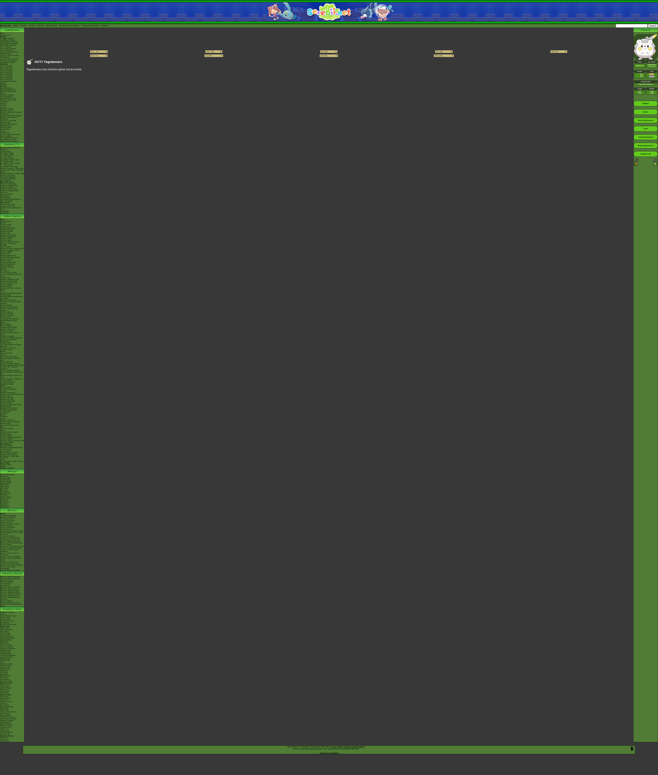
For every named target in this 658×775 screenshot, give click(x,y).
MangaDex (4, 476)
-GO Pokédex (5, 57)
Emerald (3, 391)
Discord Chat (5, 133)
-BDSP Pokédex (6, 54)
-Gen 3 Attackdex (6, 69)
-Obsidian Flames (6, 664)
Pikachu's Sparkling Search (10, 596)
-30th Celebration (6, 629)
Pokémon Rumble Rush (8, 281)
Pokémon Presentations (8, 124)
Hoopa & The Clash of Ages (10, 556)
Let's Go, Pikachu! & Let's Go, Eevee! (11, 275)
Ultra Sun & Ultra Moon (8, 272)
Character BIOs (5, 478)
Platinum (3, 355)
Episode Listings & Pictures (10, 148)
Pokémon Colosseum (7, 393)
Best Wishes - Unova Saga (10, 163)
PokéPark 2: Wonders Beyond (11, 338)
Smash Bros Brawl (6, 384)
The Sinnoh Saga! (6, 161)
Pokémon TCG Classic (8, 624)
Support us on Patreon (329, 753)
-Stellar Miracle (5, 722)
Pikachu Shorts (12, 573)
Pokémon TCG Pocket (8, 243)
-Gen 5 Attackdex (6, 73)
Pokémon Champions (7, 228)
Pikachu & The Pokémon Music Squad (11, 605)
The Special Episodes (8, 177)
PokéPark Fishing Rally (8, 410)
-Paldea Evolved (6, 665)
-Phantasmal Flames (7, 638)
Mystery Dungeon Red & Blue (10, 405)
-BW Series (4, 674)
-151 (1, 662)
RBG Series (4, 485)
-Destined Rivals (6, 645)
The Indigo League (6, 153)
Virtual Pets (4, 458)
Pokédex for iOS (6, 350)
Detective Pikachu (6, 284)
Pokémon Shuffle (6, 305)
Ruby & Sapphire (6, 387)
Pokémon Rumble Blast (8, 339)
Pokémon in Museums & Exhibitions (9, 118)
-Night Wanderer (6, 724)
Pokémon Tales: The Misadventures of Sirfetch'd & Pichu (10, 207)
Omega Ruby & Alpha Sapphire (11, 293)
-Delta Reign (4, 628)
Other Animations (6, 201)
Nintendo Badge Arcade (8, 320)
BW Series (4, 500)
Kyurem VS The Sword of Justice (12, 546)
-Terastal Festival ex (7, 717)
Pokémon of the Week (8, 100)
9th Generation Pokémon (9, 138)
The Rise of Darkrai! (7, 536)
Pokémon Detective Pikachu (10, 570)
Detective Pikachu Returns (9, 242)
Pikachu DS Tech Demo (8, 408)
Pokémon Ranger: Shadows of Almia (11, 376)
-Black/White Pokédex (8, 45)
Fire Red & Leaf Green (8, 389)
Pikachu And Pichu (7, 580)
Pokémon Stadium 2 (7, 420)
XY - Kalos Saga (6, 165)
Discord (40, 26)
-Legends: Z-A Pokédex (8, 61)
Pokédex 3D (4, 341)
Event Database (6, 136)
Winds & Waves (6, 221)
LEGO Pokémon (6, 126)
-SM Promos (4, 689)
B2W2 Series (4, 502)
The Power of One (6, 519)
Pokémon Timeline (6, 109)
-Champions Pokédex (7, 62)
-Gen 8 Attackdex (6, 78)
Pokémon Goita (5, 465)
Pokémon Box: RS (6, 399)
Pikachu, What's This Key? (10, 602)
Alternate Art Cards (7, 621)
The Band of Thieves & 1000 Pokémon (10, 302)
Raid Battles (4, 623)
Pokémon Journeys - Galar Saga (11, 168)
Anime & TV (12, 144)
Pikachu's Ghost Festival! (9, 589)
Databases (12, 29)
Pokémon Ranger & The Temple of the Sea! (11, 533)
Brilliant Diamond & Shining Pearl (11, 248)
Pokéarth (104, 26)
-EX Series (4, 677)
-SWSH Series (5, 669)
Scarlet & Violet (5, 224)
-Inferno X (3, 703)
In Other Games (6, 449)
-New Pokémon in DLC (8, 139)
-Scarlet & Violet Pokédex (9, 59)
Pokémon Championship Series (11, 112)
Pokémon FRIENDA (7, 468)
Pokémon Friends (6, 231)
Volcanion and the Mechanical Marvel (10, 559)
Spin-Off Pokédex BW (8, 91)
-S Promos (4, 739)
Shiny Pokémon (5, 180)
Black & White (5, 324)
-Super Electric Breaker (8, 719)
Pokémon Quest (6, 286)
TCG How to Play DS (8, 348)
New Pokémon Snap (7, 264)
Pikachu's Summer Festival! (10, 587)
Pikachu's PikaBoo (6, 582)
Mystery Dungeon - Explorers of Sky (11, 373)
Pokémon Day (5, 122)
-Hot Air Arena (5, 713)
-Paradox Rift (5, 660)
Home (15, 26)
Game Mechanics (6, 97)
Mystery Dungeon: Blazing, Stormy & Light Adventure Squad (11, 364)
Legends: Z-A (5, 226)
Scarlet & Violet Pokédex (69, 26)
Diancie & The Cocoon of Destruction (9, 554)
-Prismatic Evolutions (7, 648)
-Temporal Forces (6, 657)
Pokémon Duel (5, 317)
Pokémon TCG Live (7, 267)
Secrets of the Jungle (7, 567)
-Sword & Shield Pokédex (9, 52)
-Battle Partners (5, 715)
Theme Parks (5, 129)
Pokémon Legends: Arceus (9, 250)
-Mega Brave (4, 705)
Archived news (5, 35)
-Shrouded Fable (6, 653)
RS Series (3, 490)
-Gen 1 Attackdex (6, 66)
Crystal (2, 418)
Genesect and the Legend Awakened (9, 550)
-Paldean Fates (5, 659)
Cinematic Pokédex (7, 95)
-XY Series (4, 672)
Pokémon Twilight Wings (9, 185)
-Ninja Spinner (5, 698)
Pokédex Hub (51, 26)
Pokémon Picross (6, 312)
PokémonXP (4, 114)
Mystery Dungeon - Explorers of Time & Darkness (11, 379)
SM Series (4, 507)
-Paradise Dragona (6, 720)
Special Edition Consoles (9, 453)
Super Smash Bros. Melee (9, 425)
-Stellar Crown (5, 652)
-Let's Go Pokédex (6, 50)
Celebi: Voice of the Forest (9, 524)
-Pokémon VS (5, 734)
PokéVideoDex (5, 197)
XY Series (3, 504)
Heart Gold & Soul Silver (8, 356)
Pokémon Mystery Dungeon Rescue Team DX (10, 258)
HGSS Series (5, 498)
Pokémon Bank (5, 295)
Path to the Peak (6, 194)
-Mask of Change (6, 725)
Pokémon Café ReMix (8, 235)
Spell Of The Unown (7, 520)
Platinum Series (5, 497)
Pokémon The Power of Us (10, 563)
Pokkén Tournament (7, 315)
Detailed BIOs (5, 480)
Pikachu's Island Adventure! (10, 590)
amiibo (2, 459)
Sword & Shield (5, 247)
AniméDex (4, 149)
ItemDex (3, 83)
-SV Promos (4, 686)
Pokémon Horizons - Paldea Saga (12, 173)
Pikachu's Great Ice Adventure (11, 594)
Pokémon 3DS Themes (8, 454)
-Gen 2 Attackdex (6, 67)
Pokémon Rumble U (7, 331)
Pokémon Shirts (5, 127)
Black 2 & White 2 (6, 326)
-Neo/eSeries (4, 679)
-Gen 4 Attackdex (6, 71)
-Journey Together (6, 647)
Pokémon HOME (6, 252)
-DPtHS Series (5, 676)
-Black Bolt (4, 641)
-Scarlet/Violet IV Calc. (8, 98)
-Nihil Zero (4, 700)
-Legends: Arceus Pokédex (9, 55)
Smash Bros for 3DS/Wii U (9, 319)
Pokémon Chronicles (7, 175)
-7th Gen (3, 107)
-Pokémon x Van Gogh (8, 121)
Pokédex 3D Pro (6, 343)
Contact (32, 26)
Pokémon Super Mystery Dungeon (9, 309)
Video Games (12, 216)
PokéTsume (4, 213)
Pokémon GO (5, 233)
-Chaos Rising (5, 633)
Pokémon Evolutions (7, 187)
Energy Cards (5, 619)
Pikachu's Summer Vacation (10, 577)
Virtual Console (5, 451)
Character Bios (5, 151)
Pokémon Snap (5, 434)
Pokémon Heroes (6, 526)
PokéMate (3, 413)
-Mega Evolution (6, 640)
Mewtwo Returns (6, 522)
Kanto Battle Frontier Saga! (10, 160)
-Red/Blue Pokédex (7, 38)
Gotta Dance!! (5, 585)
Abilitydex (3, 86)
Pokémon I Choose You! (8, 562)
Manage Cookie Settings (355, 747)
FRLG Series (4, 492)
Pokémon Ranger (6, 403)
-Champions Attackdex (8, 81)
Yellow (2, 430)
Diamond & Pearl (6, 353)
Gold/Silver (4, 417)
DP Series (3, 495)
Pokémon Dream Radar (8, 327)
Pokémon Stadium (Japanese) (11, 437)
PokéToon (3, 192)
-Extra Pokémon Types (8, 616)
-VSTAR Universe (6, 732)
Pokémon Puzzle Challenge (10, 422)
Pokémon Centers (6, 110)
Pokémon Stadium (6, 439)
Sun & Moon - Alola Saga (9, 167)
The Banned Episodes (8, 179)
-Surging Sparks (5, 650)
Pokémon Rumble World (8, 307)
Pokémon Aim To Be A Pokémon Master (11, 171)
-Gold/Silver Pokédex (7, 40)
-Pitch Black (4, 631)
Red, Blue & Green (7, 429)
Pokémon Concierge (7, 204)
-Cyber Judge (5, 731)
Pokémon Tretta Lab (7, 329)
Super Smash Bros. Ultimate (10, 288)
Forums (23, 26)
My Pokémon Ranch (7, 382)
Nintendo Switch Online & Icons (11, 461)
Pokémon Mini (5, 423)
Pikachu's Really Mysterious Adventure (10, 598)
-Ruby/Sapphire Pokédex (9, 42)
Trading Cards (12, 609)
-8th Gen (3, 105)
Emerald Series (5, 493)
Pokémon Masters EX (8, 236)
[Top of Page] (632, 749)
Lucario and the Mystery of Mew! (12, 531)
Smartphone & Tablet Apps (9, 456)
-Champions (4, 102)
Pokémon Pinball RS (7, 401)
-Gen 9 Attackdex (6, 79)
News (2, 33)
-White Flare (4, 643)
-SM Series (4, 671)
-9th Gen (3, 103)
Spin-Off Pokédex (6, 88)
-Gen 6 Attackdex (6, 74)
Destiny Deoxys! (6, 529)
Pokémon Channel (6, 398)
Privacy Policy (337, 747)
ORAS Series (5, 505)
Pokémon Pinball (6, 435)
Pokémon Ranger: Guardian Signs (10, 359)
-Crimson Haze (5, 727)
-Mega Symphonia (6, 707)
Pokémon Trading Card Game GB (12, 441)
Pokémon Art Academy (8, 300)
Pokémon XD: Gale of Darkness (11, 394)
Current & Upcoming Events (10, 134)
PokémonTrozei (5, 406)
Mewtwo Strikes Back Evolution (11, 565)
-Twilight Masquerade (7, 655)
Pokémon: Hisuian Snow (9, 189)
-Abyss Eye (4, 696)
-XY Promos (4, 691)
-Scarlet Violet (5, 667)
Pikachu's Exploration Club (9, 592)
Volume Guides (5, 483)
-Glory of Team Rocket (8, 712)
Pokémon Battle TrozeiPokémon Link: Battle (11, 297)
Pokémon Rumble (6, 362)
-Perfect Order (5, 635)
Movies (12, 510)
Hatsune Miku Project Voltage (10, 115)
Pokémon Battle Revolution (10, 370)
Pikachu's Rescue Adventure (10, 578)
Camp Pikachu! (5, 584)
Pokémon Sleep (5, 240)
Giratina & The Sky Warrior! (10, 538)
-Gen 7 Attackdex (6, 76)
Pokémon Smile (5, 260)
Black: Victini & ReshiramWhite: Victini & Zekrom (11, 543)
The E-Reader (5, 411)
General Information (7, 474)
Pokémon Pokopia (6, 230)
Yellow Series (5, 486)
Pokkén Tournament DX (8, 283)
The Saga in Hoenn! (7, 158)
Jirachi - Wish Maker (7, 527)
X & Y (2, 291)
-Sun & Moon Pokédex (8, 49)
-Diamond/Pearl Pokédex (9, 43)
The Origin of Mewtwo (8, 515)
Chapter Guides (5, 481)
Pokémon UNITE (6, 238)
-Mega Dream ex (6, 701)
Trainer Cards (5, 617)
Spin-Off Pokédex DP (7, 90)
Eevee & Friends (6, 601)
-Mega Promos (5, 684)
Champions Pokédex (90, 26)
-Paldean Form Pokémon (9, 141)
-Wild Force (4, 729)
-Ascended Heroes (6, 636)
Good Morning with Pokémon (10, 199)
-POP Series (4, 693)
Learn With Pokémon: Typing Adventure (10, 345)
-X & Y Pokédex (5, 47)
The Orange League (7, 155)
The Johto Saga (5, 156)
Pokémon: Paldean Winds (9, 191)
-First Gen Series (6, 681)
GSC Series (4, 488)
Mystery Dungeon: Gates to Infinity (10, 333)
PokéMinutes (4, 196)
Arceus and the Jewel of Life (10, 539)
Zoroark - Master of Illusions (10, 541)
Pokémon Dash (5, 396)
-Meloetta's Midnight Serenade (11, 548)
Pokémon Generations (8, 184)
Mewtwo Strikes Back (8, 517)
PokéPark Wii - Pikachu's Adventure (9, 367)
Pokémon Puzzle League (9, 432)
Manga (12, 471)
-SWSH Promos (5, 688)
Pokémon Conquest (7, 336)
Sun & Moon (4, 271)
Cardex (2, 93)
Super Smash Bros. (7, 442)
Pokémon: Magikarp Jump (9, 279)
